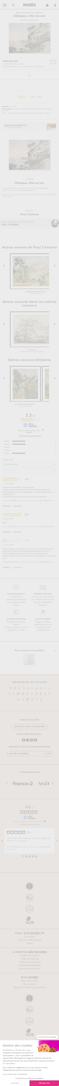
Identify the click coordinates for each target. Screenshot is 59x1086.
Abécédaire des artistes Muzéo (29, 682)
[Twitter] (35, 741)
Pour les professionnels (29, 940)
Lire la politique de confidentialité (15, 1074)
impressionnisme (27, 190)
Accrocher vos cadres (29, 968)
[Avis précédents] (2, 841)
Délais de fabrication (29, 962)
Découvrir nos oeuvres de (18, 223)
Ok (48, 754)
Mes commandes (29, 981)
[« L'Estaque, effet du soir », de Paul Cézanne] (28, 659)
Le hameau (32, 351)
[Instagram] (28, 741)
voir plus (23, 841)
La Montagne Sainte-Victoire (36, 292)
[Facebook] (24, 741)
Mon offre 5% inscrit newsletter (29, 987)
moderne (43, 188)
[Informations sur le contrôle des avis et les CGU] (43, 429)
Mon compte (29, 984)
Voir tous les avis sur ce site (30, 436)
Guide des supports (30, 955)
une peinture (22, 188)
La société (29, 936)
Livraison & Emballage (29, 965)
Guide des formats (29, 959)
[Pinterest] (31, 741)
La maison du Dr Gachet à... (25, 405)
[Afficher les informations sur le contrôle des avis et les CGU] (45, 821)
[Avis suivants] (57, 841)
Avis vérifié (9, 483)
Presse (29, 943)
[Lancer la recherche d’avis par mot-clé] (54, 470)
